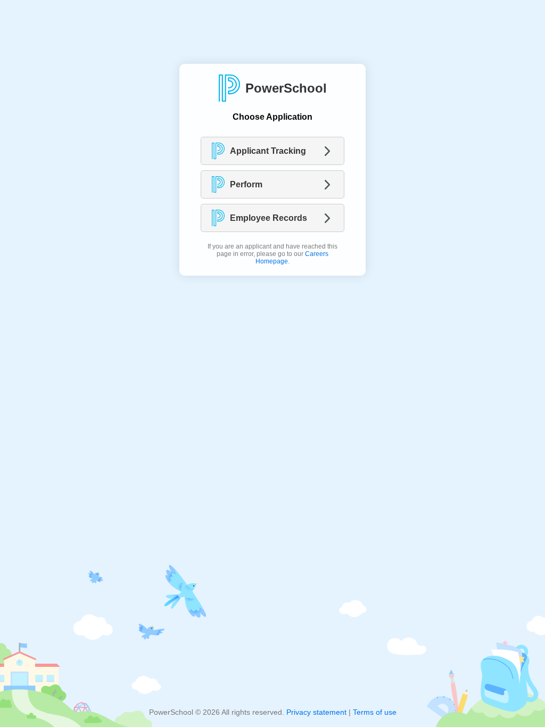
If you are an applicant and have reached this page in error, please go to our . (272, 254)
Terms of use (375, 712)
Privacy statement (316, 712)
